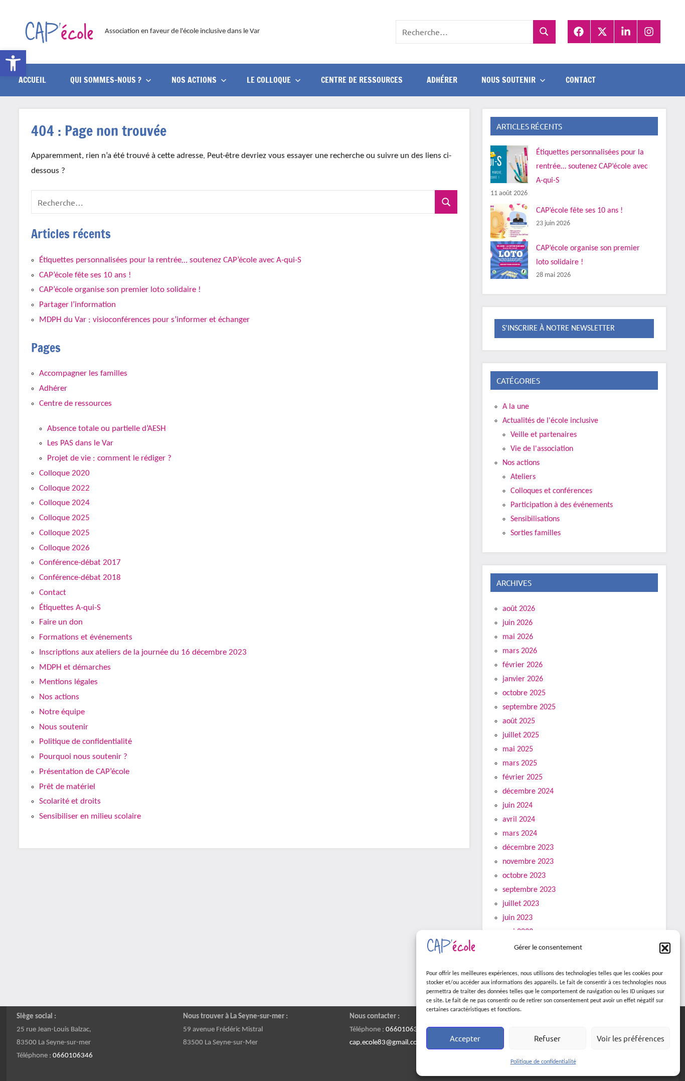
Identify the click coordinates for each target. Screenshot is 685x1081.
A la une (515, 407)
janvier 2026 (522, 679)
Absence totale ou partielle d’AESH (106, 428)
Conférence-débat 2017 (80, 562)
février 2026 (522, 665)
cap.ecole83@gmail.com (386, 1042)
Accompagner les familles (83, 373)
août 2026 (518, 609)
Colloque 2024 (64, 503)
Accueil (32, 79)
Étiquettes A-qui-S (70, 607)
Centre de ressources (362, 79)
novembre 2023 (528, 862)
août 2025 (518, 721)
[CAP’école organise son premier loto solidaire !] (509, 260)
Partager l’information (77, 304)
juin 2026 (517, 623)
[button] (13, 63)
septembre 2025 (529, 707)
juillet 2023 (520, 904)
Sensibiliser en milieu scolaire (90, 816)
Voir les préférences (630, 1038)
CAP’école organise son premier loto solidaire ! (120, 289)
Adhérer (442, 79)
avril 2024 (518, 820)
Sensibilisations (535, 519)
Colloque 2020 (64, 473)
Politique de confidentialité (543, 1062)
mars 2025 (519, 763)
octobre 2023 (524, 876)
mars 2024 (519, 834)
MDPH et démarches (75, 667)
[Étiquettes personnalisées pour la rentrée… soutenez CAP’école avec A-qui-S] (509, 164)
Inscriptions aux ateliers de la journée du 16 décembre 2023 (143, 652)
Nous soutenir (63, 727)
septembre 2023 (529, 890)
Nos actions (59, 697)
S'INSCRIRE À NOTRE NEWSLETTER (558, 329)
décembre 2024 (528, 792)
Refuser (547, 1038)
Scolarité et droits (70, 801)
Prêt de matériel (67, 787)
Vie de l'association (541, 449)
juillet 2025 (520, 735)
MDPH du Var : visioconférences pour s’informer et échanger (144, 320)
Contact (581, 79)
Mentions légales (68, 682)
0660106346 (73, 1055)
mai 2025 (517, 749)
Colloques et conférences (551, 491)
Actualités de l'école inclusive (550, 421)
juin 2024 (517, 806)
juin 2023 (517, 918)
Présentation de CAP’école (84, 771)
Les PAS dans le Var (80, 443)
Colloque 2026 (64, 548)
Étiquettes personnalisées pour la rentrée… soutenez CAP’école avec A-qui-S (170, 260)
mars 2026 (519, 651)
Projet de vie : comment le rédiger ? (109, 458)
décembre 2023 (528, 848)
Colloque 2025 (64, 518)
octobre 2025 (524, 693)
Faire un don (61, 622)
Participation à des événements (561, 505)
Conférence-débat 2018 (80, 577)
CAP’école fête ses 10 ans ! (85, 275)
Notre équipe (62, 712)
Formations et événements (85, 637)
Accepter (465, 1038)
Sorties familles (535, 533)
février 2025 (522, 778)
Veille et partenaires (543, 435)
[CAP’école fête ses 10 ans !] (509, 222)
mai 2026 (517, 637)
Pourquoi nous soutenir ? (83, 756)
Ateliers (523, 477)
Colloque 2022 (64, 488)
